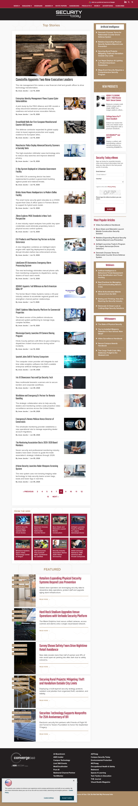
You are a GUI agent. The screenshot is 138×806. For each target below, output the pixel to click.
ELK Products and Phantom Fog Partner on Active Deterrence (35, 240)
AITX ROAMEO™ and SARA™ (113, 136)
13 (48, 497)
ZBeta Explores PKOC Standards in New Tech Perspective (33, 217)
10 (71, 491)
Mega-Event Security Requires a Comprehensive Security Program (111, 72)
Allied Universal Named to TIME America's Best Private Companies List (78, 554)
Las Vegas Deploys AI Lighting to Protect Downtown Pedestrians (110, 62)
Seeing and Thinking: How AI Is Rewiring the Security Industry (110, 300)
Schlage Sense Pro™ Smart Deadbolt (113, 118)
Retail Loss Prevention (20, 578)
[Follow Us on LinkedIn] (125, 2)
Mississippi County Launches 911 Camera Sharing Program (35, 334)
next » (56, 497)
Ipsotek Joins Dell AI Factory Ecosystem (32, 357)
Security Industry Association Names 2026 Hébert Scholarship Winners (60, 554)
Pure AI (56, 770)
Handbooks (74, 6)
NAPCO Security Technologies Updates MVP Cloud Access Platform (22, 531)
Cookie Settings (49, 798)
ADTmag (94, 754)
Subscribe (120, 6)
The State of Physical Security (110, 324)
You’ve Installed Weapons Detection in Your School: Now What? (110, 331)
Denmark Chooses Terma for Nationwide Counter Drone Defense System (41, 531)
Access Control (18, 620)
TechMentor (58, 776)
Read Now (43, 599)
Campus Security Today (100, 757)
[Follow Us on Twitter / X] (129, 2)
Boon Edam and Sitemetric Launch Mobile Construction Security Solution (110, 231)
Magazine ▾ (27, 6)
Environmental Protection (101, 760)
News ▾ (17, 6)
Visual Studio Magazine (100, 782)
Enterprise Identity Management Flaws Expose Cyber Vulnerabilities (37, 100)
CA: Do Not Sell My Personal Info (100, 794)
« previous (28, 491)
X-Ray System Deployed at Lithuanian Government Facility (36, 170)
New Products (110, 86)
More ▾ (97, 6)
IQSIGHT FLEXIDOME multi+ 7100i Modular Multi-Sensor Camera (113, 98)
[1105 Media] (19, 765)
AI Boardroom (59, 754)
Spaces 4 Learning (98, 773)
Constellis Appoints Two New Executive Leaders (44, 80)
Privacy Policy (112, 186)
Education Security (19, 645)
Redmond (95, 770)
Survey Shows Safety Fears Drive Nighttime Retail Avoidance (63, 648)
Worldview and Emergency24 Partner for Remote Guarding (35, 397)
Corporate (16, 717)
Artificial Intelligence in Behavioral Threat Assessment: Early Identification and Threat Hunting (110, 274)
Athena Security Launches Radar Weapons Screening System (37, 467)
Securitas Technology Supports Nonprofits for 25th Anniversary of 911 (62, 715)
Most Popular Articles (104, 220)
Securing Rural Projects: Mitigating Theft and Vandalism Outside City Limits (61, 681)
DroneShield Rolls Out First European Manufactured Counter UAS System (36, 123)
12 (82, 491)
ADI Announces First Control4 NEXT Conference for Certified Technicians (40, 554)
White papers (61, 6)
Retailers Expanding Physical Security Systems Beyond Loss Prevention (60, 580)
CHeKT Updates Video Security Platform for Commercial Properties (38, 311)
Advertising (108, 6)
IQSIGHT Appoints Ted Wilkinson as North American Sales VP (36, 287)
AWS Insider (58, 757)
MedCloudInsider (60, 766)
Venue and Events (19, 611)
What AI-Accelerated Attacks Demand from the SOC (109, 293)
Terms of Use (81, 794)
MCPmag (95, 763)
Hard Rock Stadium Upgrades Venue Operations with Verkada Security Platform (63, 614)
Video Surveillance (19, 616)
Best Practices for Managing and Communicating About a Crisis (109, 284)
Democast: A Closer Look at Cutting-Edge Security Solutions (111, 307)
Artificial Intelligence (20, 582)
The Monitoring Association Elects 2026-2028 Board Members (36, 444)
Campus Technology (61, 760)
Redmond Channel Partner (64, 773)
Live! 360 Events (60, 763)
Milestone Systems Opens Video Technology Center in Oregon (23, 554)
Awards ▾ (49, 6)
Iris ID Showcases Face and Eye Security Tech (34, 378)
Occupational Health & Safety (103, 766)
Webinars (38, 6)
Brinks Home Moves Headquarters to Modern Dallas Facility (36, 193)
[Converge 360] (23, 758)
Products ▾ (87, 6)
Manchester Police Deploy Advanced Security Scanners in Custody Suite (38, 147)
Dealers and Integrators (21, 712)
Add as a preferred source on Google (103, 2)
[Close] (73, 780)
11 (76, 491)
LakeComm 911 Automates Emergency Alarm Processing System (33, 264)
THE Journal (96, 779)
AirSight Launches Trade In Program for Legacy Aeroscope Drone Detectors (78, 531)
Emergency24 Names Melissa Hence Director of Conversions (35, 420)
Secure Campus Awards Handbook (108, 344)
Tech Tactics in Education (101, 776)
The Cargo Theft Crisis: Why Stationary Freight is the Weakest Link (109, 352)
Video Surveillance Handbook (108, 225)
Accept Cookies (67, 798)
